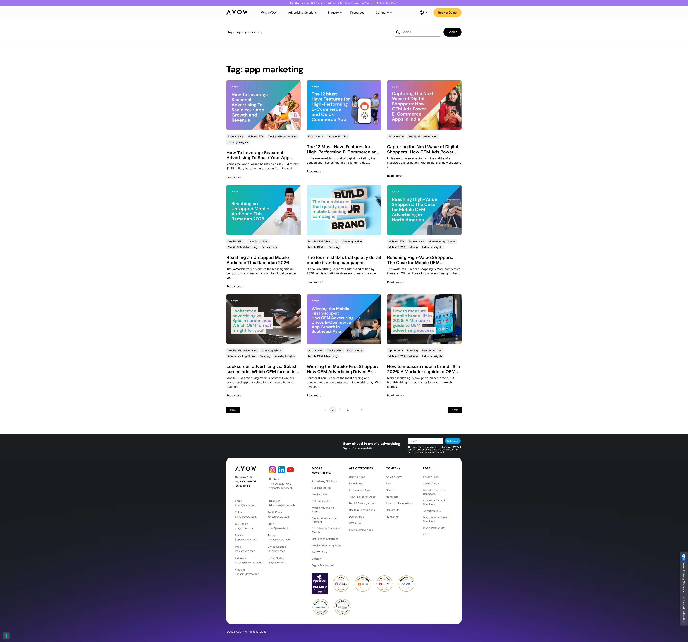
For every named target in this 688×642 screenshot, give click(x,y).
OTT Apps (355, 523)
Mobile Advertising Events (323, 509)
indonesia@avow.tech (248, 562)
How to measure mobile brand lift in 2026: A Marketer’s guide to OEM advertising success (423, 371)
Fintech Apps (357, 483)
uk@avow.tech (276, 550)
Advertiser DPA (432, 510)
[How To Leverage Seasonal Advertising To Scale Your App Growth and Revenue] (263, 105)
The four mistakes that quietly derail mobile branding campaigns (344, 260)
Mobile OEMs (320, 494)
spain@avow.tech (278, 528)
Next (455, 410)
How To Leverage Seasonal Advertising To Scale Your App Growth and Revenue (258, 158)
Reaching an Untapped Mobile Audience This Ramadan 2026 (257, 260)
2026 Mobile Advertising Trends (326, 530)
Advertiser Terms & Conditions (434, 502)
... (355, 410)
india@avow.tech (245, 550)
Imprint (427, 534)
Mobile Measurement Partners (324, 519)
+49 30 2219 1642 (280, 483)
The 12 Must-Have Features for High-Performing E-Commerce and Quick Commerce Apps (343, 152)
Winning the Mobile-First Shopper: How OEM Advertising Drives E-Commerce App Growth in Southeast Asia (342, 374)
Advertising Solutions (302, 12)
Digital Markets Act (323, 565)
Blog (229, 32)
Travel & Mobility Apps (362, 496)
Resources (357, 12)
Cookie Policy (431, 483)
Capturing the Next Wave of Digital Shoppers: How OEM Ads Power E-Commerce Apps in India (423, 152)
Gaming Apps (357, 476)
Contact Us (392, 509)
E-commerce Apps (360, 490)
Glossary (317, 558)
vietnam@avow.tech (247, 573)
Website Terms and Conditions (434, 492)
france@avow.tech (246, 539)
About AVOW (394, 476)
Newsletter (392, 516)
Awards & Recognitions (399, 503)
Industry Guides (321, 500)
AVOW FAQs (319, 552)
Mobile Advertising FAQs (326, 545)
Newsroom (392, 496)
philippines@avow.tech (281, 505)
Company (382, 12)
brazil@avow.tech (245, 505)
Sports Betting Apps (361, 529)
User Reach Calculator (325, 538)
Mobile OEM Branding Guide (381, 2)
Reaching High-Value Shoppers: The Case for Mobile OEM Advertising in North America (420, 262)
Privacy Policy (431, 476)
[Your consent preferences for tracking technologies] (6, 635)
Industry (333, 12)
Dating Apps (356, 516)
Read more (233, 177)
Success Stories (321, 487)
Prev (233, 410)
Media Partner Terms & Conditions (436, 519)
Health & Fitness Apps (362, 509)
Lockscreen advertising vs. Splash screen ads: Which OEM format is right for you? (262, 371)
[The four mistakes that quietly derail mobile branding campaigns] (344, 210)
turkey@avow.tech (279, 539)
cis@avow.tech (244, 528)
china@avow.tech (245, 516)
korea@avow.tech (278, 516)
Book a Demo (447, 12)
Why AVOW (269, 12)
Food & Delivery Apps (361, 503)
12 (362, 410)
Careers (390, 490)
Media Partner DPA (434, 527)
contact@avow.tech (281, 487)
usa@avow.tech (277, 562)
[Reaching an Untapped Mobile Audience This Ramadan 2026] (263, 210)
